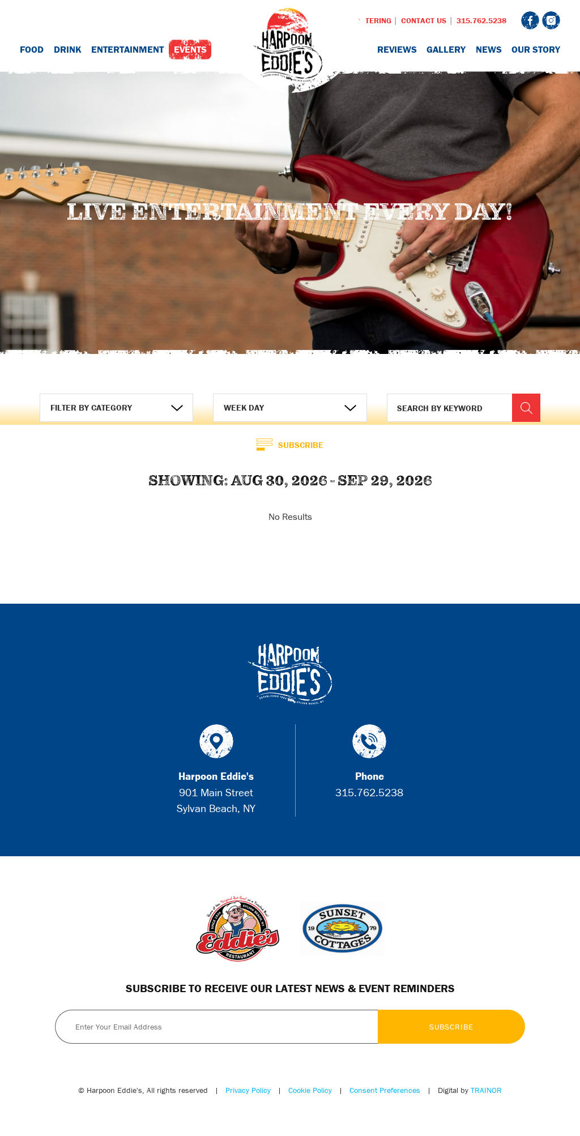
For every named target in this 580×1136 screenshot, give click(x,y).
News (489, 49)
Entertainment (127, 49)
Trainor (486, 1090)
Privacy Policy (248, 1090)
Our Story (535, 49)
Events (190, 49)
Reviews (397, 49)
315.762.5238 (481, 20)
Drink (68, 49)
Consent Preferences (384, 1090)
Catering (373, 20)
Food (32, 49)
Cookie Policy (310, 1090)
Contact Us (423, 20)
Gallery (446, 49)
